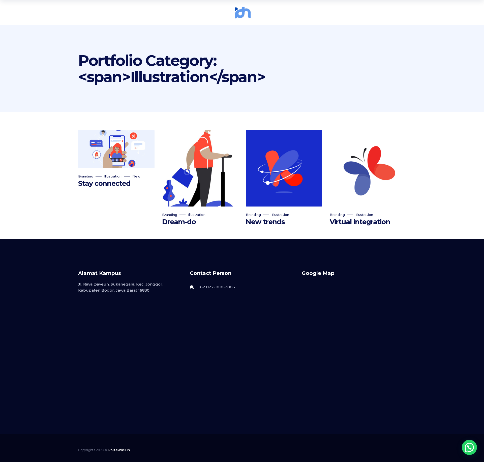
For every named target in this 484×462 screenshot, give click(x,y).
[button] (469, 447)
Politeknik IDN (119, 450)
